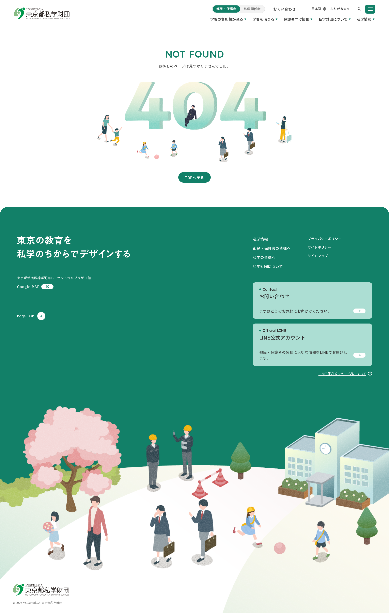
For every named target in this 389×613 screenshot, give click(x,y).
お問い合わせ (284, 9)
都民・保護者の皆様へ (272, 248)
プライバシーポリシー (324, 238)
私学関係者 (252, 8)
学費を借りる (263, 19)
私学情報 (364, 19)
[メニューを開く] (370, 9)
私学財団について (332, 19)
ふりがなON (339, 8)
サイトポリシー (319, 247)
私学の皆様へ (264, 257)
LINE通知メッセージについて (342, 373)
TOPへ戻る (194, 177)
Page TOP (25, 316)
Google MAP (28, 286)
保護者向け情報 (296, 19)
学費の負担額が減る (226, 19)
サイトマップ (318, 255)
